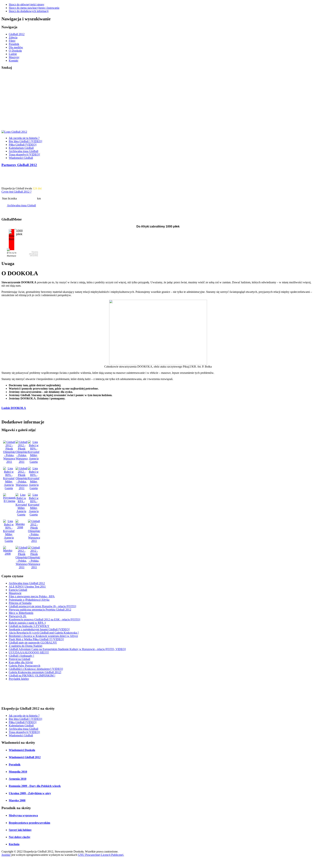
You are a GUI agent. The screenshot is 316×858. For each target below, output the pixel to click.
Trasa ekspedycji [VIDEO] (24, 154)
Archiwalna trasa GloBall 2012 (27, 583)
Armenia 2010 (17, 778)
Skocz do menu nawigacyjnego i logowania (34, 7)
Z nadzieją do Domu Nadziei (25, 645)
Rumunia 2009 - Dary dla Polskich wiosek (35, 785)
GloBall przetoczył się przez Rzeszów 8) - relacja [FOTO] (42, 606)
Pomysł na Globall (19, 659)
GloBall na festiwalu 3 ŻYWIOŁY (29, 626)
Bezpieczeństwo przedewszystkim (29, 822)
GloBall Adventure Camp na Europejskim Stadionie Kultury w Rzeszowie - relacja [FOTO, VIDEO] (67, 649)
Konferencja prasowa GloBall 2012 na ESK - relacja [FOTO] (44, 619)
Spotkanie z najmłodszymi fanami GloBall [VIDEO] (39, 629)
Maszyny (14, 57)
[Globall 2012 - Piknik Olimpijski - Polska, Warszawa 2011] (9, 461)
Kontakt (13, 60)
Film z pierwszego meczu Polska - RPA (32, 596)
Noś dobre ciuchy (19, 837)
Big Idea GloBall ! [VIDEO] (25, 141)
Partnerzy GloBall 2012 (19, 165)
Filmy (12, 40)
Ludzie (13, 53)
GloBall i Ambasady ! (21, 655)
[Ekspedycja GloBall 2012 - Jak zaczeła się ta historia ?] (14, 131)
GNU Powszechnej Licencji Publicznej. (101, 854)
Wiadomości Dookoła (22, 750)
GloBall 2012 (17, 34)
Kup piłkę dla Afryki (21, 662)
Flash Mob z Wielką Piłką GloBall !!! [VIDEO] (36, 639)
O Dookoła (15, 50)
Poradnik (14, 44)
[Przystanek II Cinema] (9, 501)
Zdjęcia (13, 37)
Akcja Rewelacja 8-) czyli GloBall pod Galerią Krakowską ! (44, 632)
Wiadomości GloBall (21, 157)
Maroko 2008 (17, 800)
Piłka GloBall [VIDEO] (22, 144)
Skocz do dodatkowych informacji (28, 11)
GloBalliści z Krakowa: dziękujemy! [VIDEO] (36, 668)
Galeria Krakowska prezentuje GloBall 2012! (35, 672)
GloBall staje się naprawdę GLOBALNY (33, 642)
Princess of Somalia (20, 603)
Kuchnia (14, 844)
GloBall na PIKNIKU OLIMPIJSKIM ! (32, 675)
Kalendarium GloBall (21, 147)
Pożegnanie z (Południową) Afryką (29, 599)
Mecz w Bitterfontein (21, 612)
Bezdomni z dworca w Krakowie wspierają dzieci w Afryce (43, 636)
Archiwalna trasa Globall (21, 205)
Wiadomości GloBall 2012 (25, 757)
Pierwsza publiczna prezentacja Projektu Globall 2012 (40, 609)
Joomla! (6, 854)
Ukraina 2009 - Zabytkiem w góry (30, 793)
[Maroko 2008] (20, 527)
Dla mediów (16, 47)
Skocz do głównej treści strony (26, 4)
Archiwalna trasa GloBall (23, 151)
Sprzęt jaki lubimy (20, 829)
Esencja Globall (18, 589)
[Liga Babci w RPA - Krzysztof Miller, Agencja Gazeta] (33, 461)
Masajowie (15, 593)
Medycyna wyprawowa (23, 815)
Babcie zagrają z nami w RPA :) (27, 622)
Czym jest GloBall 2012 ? (16, 191)
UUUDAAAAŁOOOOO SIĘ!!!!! (29, 652)
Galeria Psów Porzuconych (24, 665)
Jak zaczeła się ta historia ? (24, 138)
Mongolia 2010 (18, 771)
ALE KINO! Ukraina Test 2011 (27, 586)
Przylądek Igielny (19, 678)
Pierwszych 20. (18, 616)
